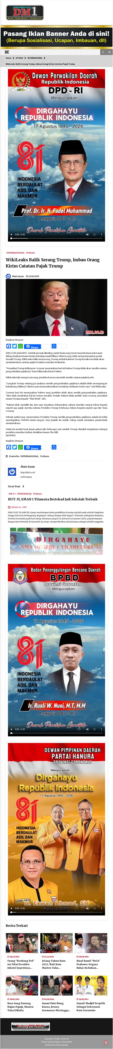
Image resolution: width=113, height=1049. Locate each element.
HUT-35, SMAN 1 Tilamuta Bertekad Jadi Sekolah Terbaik (53, 499)
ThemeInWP (67, 1041)
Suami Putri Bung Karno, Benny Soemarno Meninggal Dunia (56, 1007)
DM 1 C (12, 494)
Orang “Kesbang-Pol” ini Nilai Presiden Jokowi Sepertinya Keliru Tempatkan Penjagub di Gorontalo (21, 964)
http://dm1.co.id (27, 472)
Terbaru (30, 252)
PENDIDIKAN (24, 494)
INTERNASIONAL (15, 252)
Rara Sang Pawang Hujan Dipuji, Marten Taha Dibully (20, 1007)
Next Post (14, 486)
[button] (103, 52)
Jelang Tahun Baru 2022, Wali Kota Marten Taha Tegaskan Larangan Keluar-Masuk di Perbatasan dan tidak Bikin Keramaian (55, 964)
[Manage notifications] (106, 1042)
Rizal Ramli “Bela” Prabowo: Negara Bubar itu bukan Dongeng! (88, 964)
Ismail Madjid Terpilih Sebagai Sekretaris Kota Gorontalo (91, 1007)
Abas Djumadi (62, 1045)
